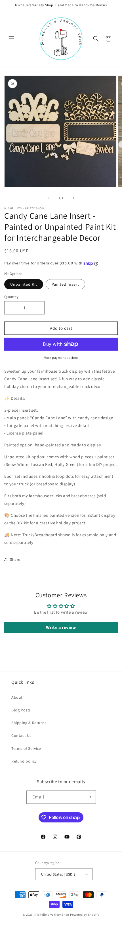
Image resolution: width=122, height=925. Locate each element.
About (17, 697)
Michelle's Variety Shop (51, 915)
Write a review (61, 627)
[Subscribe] (89, 797)
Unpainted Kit (23, 284)
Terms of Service (26, 748)
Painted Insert (65, 284)
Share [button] (15, 559)
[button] (11, 38)
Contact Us (21, 735)
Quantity (11, 296)
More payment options (61, 357)
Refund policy (24, 761)
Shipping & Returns (29, 722)
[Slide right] (73, 198)
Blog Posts (21, 710)
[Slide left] (48, 198)
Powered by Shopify (84, 915)
